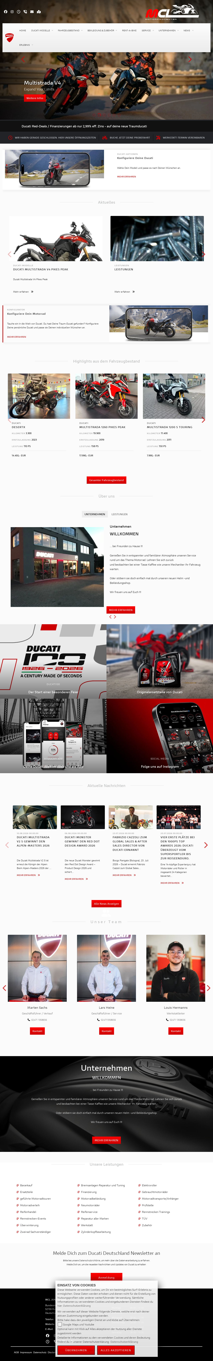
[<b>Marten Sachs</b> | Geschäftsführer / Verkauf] (37, 968)
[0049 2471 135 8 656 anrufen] (27, 12)
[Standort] (40, 12)
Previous (23, 60)
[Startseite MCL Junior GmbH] (175, 11)
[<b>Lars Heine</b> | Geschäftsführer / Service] (106, 968)
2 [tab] (99, 115)
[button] (42, 30)
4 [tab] (109, 115)
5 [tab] (114, 115)
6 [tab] (119, 115)
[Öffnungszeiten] (20, 12)
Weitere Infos (34, 98)
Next (190, 60)
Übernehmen (76, 1350)
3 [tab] (104, 115)
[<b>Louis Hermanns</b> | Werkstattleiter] (175, 968)
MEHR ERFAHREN (121, 610)
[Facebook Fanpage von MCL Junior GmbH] (7, 12)
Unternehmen (95, 514)
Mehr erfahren (126, 176)
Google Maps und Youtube (78, 1324)
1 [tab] (94, 115)
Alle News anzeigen (106, 903)
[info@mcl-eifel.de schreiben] (33, 12)
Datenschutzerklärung (77, 1305)
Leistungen (119, 514)
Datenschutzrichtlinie (89, 1260)
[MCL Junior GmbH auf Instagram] (14, 12)
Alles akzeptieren (116, 1350)
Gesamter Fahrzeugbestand (106, 480)
